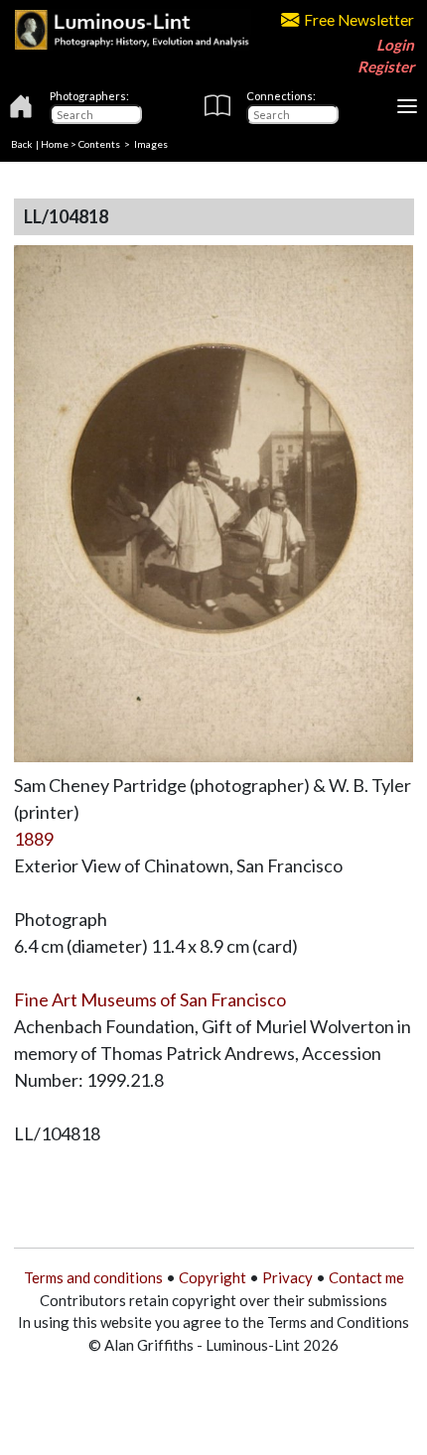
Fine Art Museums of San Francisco (150, 999)
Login (395, 45)
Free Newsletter (359, 20)
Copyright (212, 1277)
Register (385, 66)
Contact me (366, 1277)
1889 (34, 839)
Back (22, 144)
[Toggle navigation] (407, 106)
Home (55, 144)
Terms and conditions (93, 1277)
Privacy (287, 1277)
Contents (99, 144)
